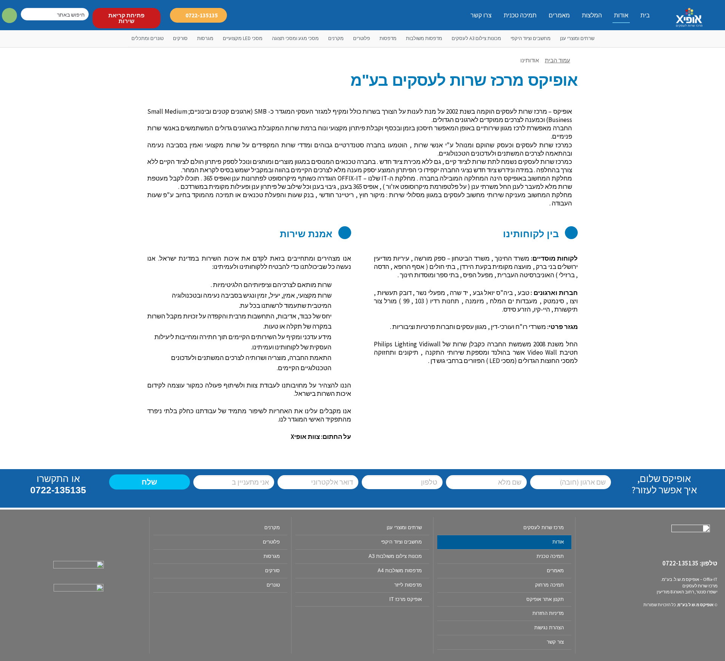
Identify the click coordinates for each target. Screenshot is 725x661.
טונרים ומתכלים (147, 38)
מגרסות (205, 38)
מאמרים (559, 15)
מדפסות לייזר (408, 585)
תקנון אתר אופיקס (545, 599)
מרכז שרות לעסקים (543, 527)
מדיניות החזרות (548, 613)
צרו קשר (481, 15)
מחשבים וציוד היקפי (531, 38)
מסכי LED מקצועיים (242, 38)
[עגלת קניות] (9, 15)
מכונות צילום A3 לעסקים (476, 38)
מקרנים (336, 38)
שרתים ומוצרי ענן (577, 38)
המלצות (592, 15)
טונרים (273, 585)
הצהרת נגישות (549, 627)
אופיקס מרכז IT (405, 599)
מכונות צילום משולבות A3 (395, 556)
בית (645, 15)
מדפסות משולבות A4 (400, 570)
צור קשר (555, 642)
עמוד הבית (557, 60)
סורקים (180, 38)
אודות (621, 15)
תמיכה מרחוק (549, 585)
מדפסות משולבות (424, 38)
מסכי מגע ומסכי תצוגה (295, 38)
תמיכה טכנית (520, 15)
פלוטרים (361, 38)
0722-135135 (58, 490)
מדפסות (387, 38)
